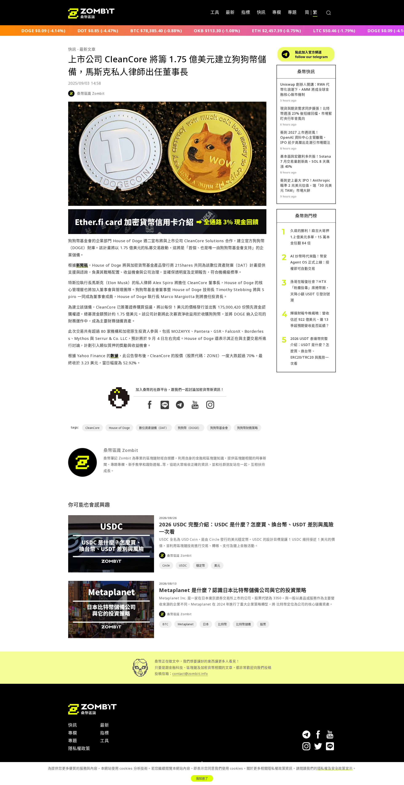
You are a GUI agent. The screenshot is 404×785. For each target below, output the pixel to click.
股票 (263, 624)
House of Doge (119, 428)
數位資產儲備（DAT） (154, 428)
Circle (166, 565)
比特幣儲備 (243, 624)
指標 (245, 12)
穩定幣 (200, 565)
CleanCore (92, 428)
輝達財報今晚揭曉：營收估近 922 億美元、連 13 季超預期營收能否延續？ (309, 319)
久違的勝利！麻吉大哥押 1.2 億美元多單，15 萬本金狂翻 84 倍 (310, 236)
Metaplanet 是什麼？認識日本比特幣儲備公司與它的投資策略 (232, 590)
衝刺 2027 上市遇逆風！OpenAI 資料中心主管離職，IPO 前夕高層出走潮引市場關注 (305, 137)
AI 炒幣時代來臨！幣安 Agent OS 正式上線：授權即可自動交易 (309, 262)
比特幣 (222, 624)
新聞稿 (82, 265)
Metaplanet (186, 624)
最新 (230, 12)
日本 (206, 624)
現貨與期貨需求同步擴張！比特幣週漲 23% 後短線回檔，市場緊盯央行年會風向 (306, 113)
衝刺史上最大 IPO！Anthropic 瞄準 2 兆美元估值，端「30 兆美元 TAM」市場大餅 (306, 185)
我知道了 (202, 778)
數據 (114, 355)
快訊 (261, 12)
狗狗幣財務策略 (247, 428)
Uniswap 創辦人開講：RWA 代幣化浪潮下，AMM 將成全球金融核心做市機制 (305, 89)
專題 (292, 12)
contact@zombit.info (190, 673)
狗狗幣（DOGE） (189, 428)
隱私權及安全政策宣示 (335, 768)
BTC (165, 624)
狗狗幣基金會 (219, 428)
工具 (214, 12)
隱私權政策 (79, 748)
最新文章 (87, 49)
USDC (183, 565)
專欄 (276, 12)
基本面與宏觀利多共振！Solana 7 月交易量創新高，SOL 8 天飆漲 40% (305, 161)
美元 (217, 565)
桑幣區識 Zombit (91, 93)
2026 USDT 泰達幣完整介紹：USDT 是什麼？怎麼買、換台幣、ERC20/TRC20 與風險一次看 (309, 351)
